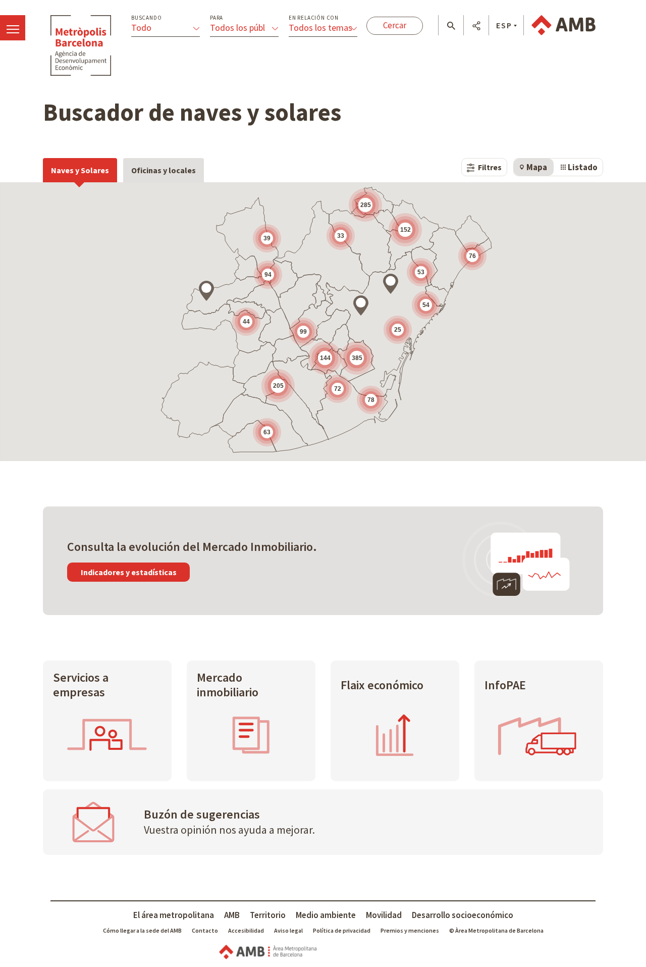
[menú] (12, 27)
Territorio (268, 915)
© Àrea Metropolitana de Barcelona (496, 930)
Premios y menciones (410, 930)
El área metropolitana (173, 915)
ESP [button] (504, 25)
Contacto (205, 930)
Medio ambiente (326, 915)
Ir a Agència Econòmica (80, 45)
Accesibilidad (246, 930)
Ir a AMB (563, 25)
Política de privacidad (341, 930)
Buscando (146, 18)
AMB (232, 915)
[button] (451, 25)
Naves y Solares (80, 170)
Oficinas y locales (163, 170)
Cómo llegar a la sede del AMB (142, 930)
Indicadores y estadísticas (129, 572)
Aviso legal (288, 930)
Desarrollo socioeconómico (462, 915)
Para (216, 18)
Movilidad (384, 915)
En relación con (314, 18)
